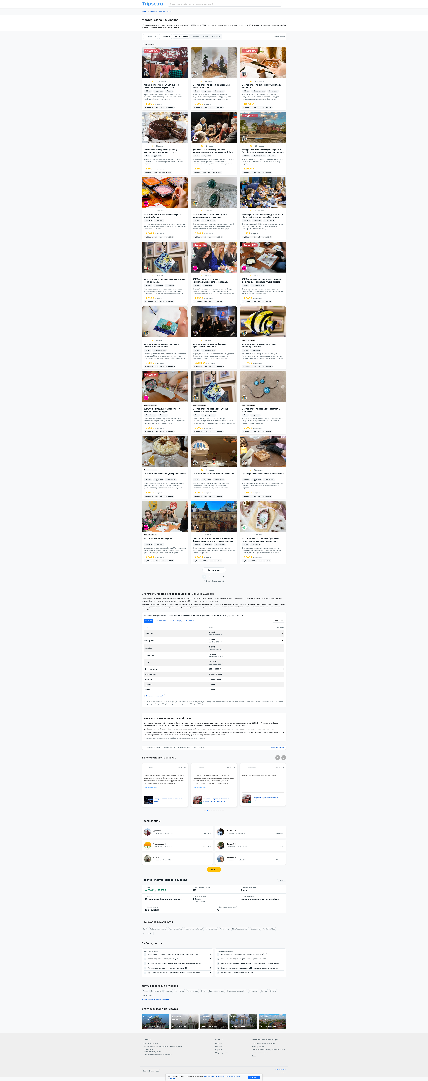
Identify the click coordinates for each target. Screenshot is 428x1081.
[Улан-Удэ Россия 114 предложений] (155, 1029)
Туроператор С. (159, 844)
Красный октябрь (175, 929)
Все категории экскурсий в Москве (155, 999)
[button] (277, 757)
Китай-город (224, 929)
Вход (144, 1071)
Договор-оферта (258, 1047)
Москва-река (147, 933)
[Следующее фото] (184, 63)
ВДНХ (145, 929)
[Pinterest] (280, 1071)
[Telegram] (276, 1071)
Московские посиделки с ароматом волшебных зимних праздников (174, 963)
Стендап (273, 991)
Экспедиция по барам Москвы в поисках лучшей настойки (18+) (173, 954)
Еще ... (254, 1056)
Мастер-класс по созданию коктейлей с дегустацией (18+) (244, 954)
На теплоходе (156, 991)
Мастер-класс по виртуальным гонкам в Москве (168, 800)
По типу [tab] (148, 621)
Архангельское (211, 929)
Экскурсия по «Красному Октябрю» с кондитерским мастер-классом (216, 800)
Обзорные (168, 991)
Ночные (264, 991)
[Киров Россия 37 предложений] (243, 1029)
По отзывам (216, 36)
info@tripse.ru (148, 1049)
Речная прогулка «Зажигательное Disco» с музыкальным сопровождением (250, 963)
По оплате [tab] (190, 621)
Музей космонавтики (240, 929)
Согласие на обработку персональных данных (268, 1050)
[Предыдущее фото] (145, 63)
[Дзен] (284, 1071)
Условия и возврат (277, 747)
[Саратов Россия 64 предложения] (214, 1029)
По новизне (195, 36)
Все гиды (214, 869)
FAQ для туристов (221, 1053)
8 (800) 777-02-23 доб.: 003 (152, 1052)
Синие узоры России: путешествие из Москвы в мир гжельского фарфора (249, 968)
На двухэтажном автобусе (236, 991)
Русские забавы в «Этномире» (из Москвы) (237, 973)
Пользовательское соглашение (263, 1043)
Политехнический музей (194, 929)
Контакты (218, 1043)
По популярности (181, 36)
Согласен (253, 1078)
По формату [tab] (161, 621)
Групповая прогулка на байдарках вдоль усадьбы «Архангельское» (174, 973)
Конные (203, 991)
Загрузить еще (214, 570)
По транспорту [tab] (176, 621)
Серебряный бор (269, 929)
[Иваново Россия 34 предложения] (272, 1029)
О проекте (218, 1050)
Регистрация (154, 1071)
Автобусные (179, 991)
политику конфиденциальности (214, 1076)
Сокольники (255, 929)
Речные (145, 991)
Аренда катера (192, 991)
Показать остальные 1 (154, 696)
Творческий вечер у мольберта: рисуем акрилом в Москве (243, 959)
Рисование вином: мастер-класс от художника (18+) (168, 968)
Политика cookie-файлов (261, 1053)
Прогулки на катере (216, 991)
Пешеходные (147, 995)
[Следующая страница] (228, 577)
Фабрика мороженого (158, 929)
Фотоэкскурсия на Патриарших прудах (163, 959)
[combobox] (225, 4)
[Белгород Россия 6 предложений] (184, 1029)
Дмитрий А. (158, 831)
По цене (206, 36)
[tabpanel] (214, 662)
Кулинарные (253, 991)
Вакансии (218, 1047)
